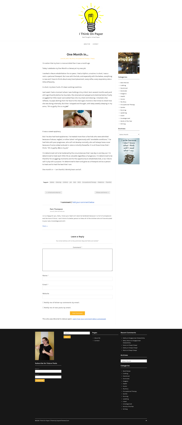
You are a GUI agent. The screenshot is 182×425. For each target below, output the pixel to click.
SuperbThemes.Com (63, 420)
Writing (123, 124)
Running (123, 110)
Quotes (122, 107)
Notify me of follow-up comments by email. (61, 302)
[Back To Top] (146, 421)
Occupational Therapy (82, 58)
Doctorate (123, 91)
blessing (58, 182)
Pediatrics (101, 182)
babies (52, 182)
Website (45, 293)
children (65, 182)
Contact (95, 44)
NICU (79, 182)
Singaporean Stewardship (137, 338)
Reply (44, 226)
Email (45, 284)
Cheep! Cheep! (133, 345)
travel (122, 115)
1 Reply (93, 58)
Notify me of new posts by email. (57, 308)
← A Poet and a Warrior (53, 192)
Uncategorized (125, 118)
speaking (123, 113)
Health (122, 96)
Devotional (124, 88)
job (71, 182)
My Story (72, 58)
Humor (122, 99)
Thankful (108, 182)
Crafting (123, 85)
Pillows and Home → (102, 192)
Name (45, 275)
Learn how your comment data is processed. (89, 319)
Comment (77, 247)
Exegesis (123, 93)
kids (74, 182)
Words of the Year (126, 121)
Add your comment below (83, 202)
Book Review (124, 82)
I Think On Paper (91, 34)
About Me (87, 44)
